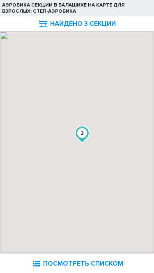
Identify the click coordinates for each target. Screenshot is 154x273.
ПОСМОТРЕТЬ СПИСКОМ (77, 263)
